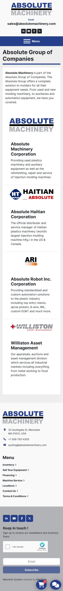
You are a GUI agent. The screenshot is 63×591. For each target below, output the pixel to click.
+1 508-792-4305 (18, 439)
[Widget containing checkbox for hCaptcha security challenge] (25, 546)
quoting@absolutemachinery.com (27, 444)
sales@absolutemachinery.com (31, 23)
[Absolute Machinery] (23, 417)
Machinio (41, 579)
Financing (9, 475)
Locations (9, 485)
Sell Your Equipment (15, 469)
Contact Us (9, 490)
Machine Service (12, 480)
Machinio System (12, 579)
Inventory (8, 464)
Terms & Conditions (14, 496)
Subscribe (31, 570)
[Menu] (26, 41)
